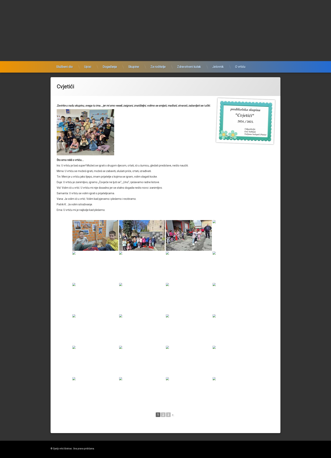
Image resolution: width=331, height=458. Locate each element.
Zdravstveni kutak (189, 67)
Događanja (110, 67)
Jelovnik (218, 67)
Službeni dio (64, 67)
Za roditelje (158, 67)
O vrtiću (240, 67)
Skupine (133, 67)
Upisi (87, 67)
